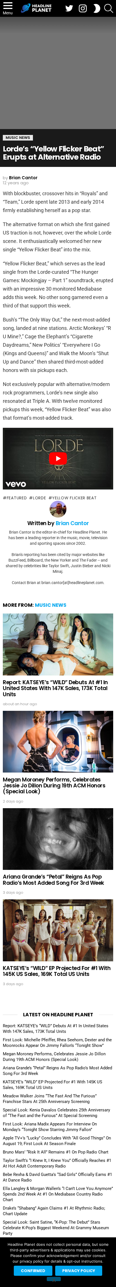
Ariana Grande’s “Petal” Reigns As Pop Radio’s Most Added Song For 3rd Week (53, 879)
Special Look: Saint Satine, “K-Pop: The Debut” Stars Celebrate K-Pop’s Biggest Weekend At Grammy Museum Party (56, 1228)
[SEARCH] (108, 8)
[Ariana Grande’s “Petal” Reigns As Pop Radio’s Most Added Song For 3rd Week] (58, 839)
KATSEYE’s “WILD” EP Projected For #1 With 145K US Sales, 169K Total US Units (57, 971)
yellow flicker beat (74, 498)
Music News (50, 605)
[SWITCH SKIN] (96, 8)
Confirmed (33, 1271)
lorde (39, 498)
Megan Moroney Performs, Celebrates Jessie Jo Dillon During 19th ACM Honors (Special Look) (54, 786)
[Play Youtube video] (58, 458)
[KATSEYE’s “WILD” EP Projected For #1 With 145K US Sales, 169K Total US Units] (58, 930)
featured (17, 498)
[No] (54, 1279)
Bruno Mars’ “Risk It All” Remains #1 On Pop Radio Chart (55, 1152)
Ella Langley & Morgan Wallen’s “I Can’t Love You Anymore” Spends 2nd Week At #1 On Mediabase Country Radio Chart (58, 1194)
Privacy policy (78, 1271)
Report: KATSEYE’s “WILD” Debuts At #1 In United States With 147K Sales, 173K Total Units (55, 688)
